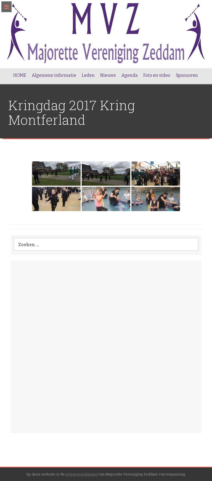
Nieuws (108, 75)
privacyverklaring (81, 474)
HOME (19, 75)
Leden (88, 75)
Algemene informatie (54, 75)
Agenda (129, 75)
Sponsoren (187, 75)
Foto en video (156, 75)
